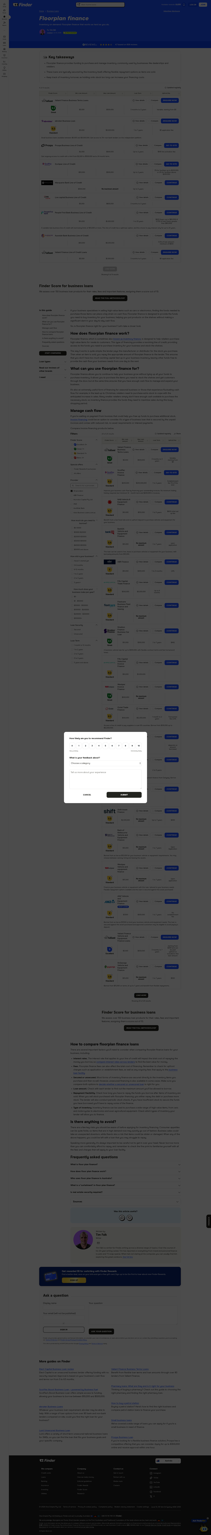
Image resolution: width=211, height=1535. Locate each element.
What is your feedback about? (84, 758)
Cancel (87, 795)
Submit (124, 795)
